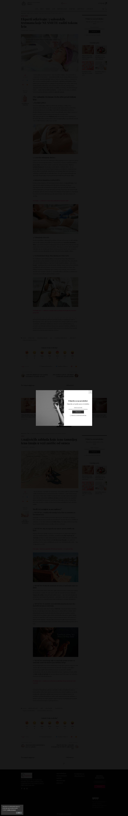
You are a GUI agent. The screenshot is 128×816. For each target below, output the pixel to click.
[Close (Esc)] (90, 392)
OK (19, 812)
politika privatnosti (11, 810)
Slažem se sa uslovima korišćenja (78, 415)
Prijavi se (78, 412)
